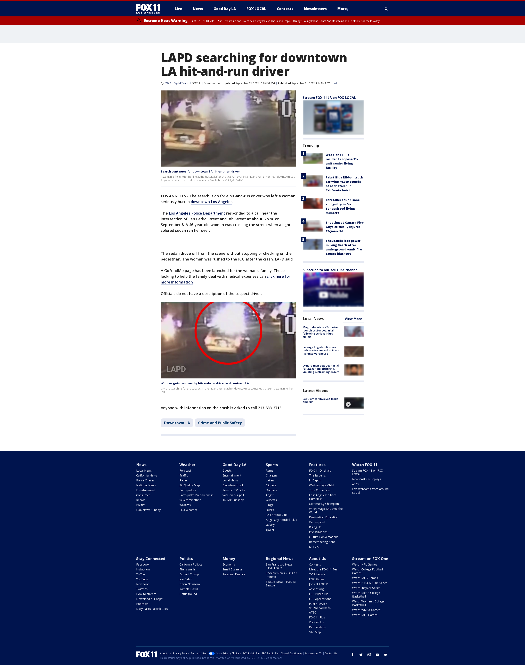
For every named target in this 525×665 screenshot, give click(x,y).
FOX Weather (188, 510)
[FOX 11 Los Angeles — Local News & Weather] (149, 9)
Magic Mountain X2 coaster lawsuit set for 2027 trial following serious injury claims (320, 332)
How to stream (146, 594)
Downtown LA (212, 83)
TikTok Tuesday (233, 500)
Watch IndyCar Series (366, 588)
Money (229, 558)
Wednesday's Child (321, 485)
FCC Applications (320, 599)
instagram (369, 654)
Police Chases (145, 480)
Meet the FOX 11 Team (324, 569)
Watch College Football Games (367, 571)
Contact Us (316, 622)
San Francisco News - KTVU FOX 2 (280, 566)
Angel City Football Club (281, 520)
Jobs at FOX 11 (319, 584)
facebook (352, 654)
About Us (317, 558)
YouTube (142, 579)
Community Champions (324, 504)
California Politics (190, 564)
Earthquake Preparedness (196, 495)
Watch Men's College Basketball (366, 594)
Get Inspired (317, 522)
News (141, 464)
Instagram (143, 569)
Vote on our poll (233, 495)
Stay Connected (150, 558)
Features (317, 464)
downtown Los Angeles (211, 201)
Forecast (185, 470)
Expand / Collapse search (386, 9)
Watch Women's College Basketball (368, 603)
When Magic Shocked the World (326, 510)
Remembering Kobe (322, 542)
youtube (377, 654)
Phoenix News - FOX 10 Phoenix (281, 575)
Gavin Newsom (189, 584)
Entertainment (145, 490)
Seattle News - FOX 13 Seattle (281, 583)
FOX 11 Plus (317, 617)
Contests (315, 564)
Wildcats (271, 500)
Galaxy (270, 525)
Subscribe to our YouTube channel (330, 270)
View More (353, 319)
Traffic (183, 475)
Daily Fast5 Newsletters (152, 609)
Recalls (140, 500)
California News (146, 475)
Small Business (232, 569)
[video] (354, 403)
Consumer (143, 495)
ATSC (312, 612)
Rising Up (315, 527)
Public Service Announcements (320, 605)
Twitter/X (142, 589)
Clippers (271, 485)
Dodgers (271, 490)
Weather (187, 464)
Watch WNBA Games (366, 610)
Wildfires (185, 505)
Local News (313, 318)
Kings (269, 505)
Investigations (318, 532)
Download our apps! (149, 599)
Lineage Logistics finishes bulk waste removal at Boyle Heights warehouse (321, 350)
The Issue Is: (317, 475)
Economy (229, 564)
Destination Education (323, 517)
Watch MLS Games (365, 615)
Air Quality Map (189, 485)
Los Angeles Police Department (197, 213)
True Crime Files (320, 490)
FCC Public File (318, 594)
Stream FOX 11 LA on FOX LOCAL (329, 97)
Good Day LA (234, 464)
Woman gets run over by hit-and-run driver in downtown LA (205, 383)
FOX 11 (196, 83)
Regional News (279, 558)
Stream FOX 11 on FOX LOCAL (367, 472)
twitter (361, 654)
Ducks (270, 510)
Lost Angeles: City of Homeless (322, 497)
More (342, 8)
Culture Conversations (323, 537)
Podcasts (142, 604)
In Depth (315, 480)
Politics (141, 505)
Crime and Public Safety (220, 422)
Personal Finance (234, 574)
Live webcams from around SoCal (370, 491)
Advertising (316, 589)
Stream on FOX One (370, 558)
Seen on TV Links (234, 490)
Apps (355, 484)
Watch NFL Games (364, 564)
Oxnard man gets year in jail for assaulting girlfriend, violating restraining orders (321, 369)
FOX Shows (316, 579)
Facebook (142, 564)
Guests (227, 470)
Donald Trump (189, 574)
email (385, 654)
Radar (183, 480)
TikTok (140, 574)
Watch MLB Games (365, 578)
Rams (269, 470)
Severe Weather (190, 500)
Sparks (270, 529)
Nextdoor (142, 584)
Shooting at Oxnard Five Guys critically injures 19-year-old (345, 227)
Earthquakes (187, 490)
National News (146, 485)
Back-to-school (233, 485)
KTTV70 (314, 547)
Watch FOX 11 (364, 464)
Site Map (315, 632)
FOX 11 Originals (320, 470)
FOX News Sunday (148, 510)
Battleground (188, 594)
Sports (272, 464)
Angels (270, 495)
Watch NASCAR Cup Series (369, 583)
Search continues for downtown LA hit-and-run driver (200, 171)
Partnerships (317, 627)
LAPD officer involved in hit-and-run (321, 400)
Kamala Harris (188, 589)
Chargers (272, 475)
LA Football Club (277, 515)
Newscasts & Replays (366, 479)
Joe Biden (185, 579)
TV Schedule (317, 574)
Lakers (270, 480)
